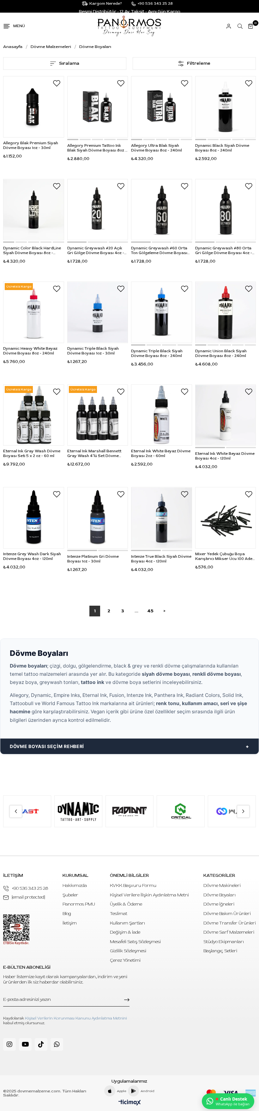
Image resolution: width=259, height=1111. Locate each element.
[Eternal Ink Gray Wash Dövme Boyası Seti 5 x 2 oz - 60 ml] (33, 415)
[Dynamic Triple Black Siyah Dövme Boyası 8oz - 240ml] (161, 312)
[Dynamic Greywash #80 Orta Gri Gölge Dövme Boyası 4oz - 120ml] (225, 210)
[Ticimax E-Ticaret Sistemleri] (129, 1103)
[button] (72, 139)
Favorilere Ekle (57, 83)
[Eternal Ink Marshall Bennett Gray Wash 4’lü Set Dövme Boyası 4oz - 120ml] (97, 415)
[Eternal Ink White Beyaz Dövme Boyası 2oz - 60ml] (161, 415)
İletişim (70, 923)
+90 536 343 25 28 (30, 888)
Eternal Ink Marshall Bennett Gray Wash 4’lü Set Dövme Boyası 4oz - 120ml (94, 453)
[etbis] (16, 929)
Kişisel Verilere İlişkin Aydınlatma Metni (149, 895)
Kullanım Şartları (127, 923)
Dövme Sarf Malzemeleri (228, 932)
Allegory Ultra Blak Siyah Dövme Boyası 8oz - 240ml (156, 148)
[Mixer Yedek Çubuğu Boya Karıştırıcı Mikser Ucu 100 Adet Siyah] (225, 518)
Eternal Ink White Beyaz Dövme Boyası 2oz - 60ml (160, 453)
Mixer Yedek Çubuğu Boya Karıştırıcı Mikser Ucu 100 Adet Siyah (224, 556)
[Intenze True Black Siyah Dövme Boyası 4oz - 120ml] (161, 518)
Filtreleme (198, 63)
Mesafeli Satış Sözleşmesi (135, 941)
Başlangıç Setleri (220, 951)
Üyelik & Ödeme (126, 904)
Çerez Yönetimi (125, 960)
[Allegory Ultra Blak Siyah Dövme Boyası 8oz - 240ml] (161, 107)
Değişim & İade (125, 932)
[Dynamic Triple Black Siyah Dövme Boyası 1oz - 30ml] (97, 312)
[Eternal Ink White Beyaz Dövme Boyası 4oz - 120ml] (225, 415)
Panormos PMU (79, 904)
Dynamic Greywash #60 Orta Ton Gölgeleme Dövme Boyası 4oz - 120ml (159, 250)
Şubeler (70, 895)
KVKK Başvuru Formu (133, 885)
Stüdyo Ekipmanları (223, 941)
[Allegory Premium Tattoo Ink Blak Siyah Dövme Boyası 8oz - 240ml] (97, 107)
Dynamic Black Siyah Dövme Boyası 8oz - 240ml (222, 148)
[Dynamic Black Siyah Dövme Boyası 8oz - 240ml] (225, 107)
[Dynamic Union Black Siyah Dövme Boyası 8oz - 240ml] (225, 312)
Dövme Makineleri (222, 885)
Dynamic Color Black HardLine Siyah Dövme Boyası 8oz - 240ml (32, 250)
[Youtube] (25, 1044)
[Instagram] (9, 1044)
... (136, 611)
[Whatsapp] (57, 1044)
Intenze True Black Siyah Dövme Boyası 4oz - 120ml (161, 559)
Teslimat (118, 913)
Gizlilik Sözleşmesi (128, 951)
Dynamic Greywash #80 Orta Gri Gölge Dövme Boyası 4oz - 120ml (223, 250)
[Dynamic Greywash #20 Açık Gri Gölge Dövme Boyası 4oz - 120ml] (97, 210)
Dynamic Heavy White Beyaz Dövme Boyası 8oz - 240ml (30, 351)
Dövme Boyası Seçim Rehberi (47, 746)
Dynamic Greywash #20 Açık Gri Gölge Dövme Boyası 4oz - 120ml (95, 250)
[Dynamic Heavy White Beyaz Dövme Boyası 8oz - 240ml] (33, 312)
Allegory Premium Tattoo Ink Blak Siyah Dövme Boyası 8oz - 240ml (97, 148)
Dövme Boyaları (219, 895)
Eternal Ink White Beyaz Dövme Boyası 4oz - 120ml (225, 456)
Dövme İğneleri (218, 904)
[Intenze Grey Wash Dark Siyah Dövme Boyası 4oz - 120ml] (33, 518)
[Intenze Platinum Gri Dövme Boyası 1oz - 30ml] (97, 518)
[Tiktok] (41, 1044)
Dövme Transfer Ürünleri (229, 923)
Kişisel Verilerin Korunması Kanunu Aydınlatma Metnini (76, 1018)
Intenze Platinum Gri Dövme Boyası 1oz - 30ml (93, 559)
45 (150, 611)
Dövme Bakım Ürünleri (227, 913)
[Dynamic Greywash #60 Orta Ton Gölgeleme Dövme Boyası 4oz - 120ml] (161, 210)
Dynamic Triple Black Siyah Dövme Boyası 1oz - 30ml (93, 351)
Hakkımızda (75, 885)
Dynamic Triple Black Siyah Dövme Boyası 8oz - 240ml (157, 353)
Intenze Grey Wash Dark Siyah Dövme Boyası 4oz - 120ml (32, 556)
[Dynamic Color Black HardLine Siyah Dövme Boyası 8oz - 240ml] (33, 210)
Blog (67, 913)
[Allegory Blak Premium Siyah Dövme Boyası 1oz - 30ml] (33, 107)
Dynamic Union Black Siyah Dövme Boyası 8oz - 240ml (221, 353)
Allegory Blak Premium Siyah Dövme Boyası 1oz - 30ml (30, 145)
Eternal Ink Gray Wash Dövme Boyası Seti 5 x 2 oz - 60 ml (31, 453)
